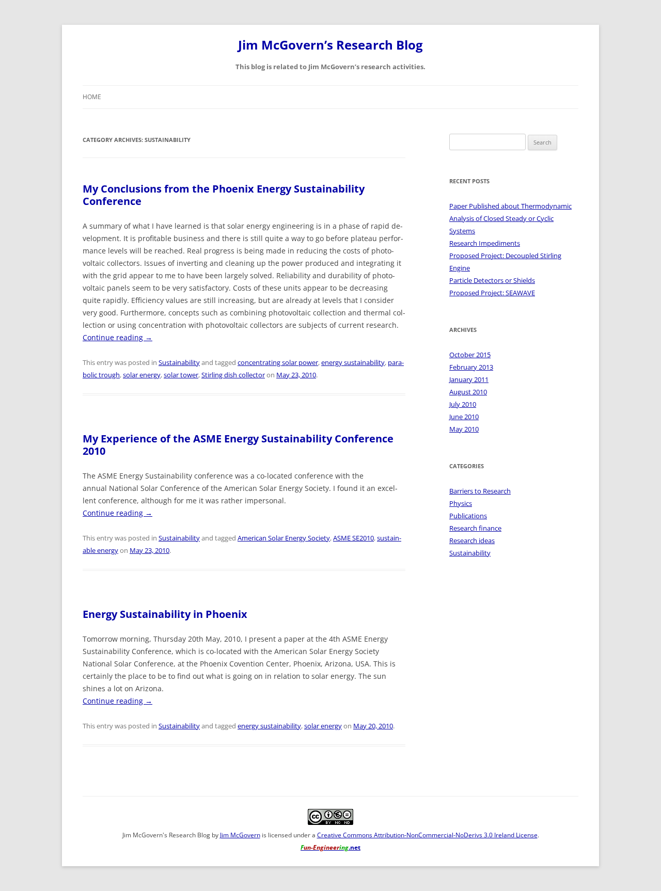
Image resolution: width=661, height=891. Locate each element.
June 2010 (464, 416)
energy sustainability (353, 362)
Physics (460, 503)
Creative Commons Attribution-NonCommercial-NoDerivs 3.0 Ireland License (427, 835)
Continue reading (117, 337)
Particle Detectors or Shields (492, 280)
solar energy (142, 374)
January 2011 (469, 379)
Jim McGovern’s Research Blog (330, 45)
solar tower (181, 374)
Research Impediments (484, 243)
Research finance (475, 528)
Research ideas (472, 540)
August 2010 (468, 391)
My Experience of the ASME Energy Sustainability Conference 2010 (238, 445)
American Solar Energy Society (284, 538)
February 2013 (471, 367)
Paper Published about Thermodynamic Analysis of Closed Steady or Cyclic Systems (510, 218)
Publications (468, 515)
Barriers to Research (480, 491)
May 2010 (464, 429)
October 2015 (470, 354)
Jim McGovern (240, 835)
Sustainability (179, 362)
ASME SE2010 (353, 538)
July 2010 (462, 404)
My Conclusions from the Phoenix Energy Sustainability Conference (224, 195)
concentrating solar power (278, 362)
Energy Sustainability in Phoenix (165, 614)
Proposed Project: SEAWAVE (492, 292)
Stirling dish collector (233, 374)
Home (92, 96)
